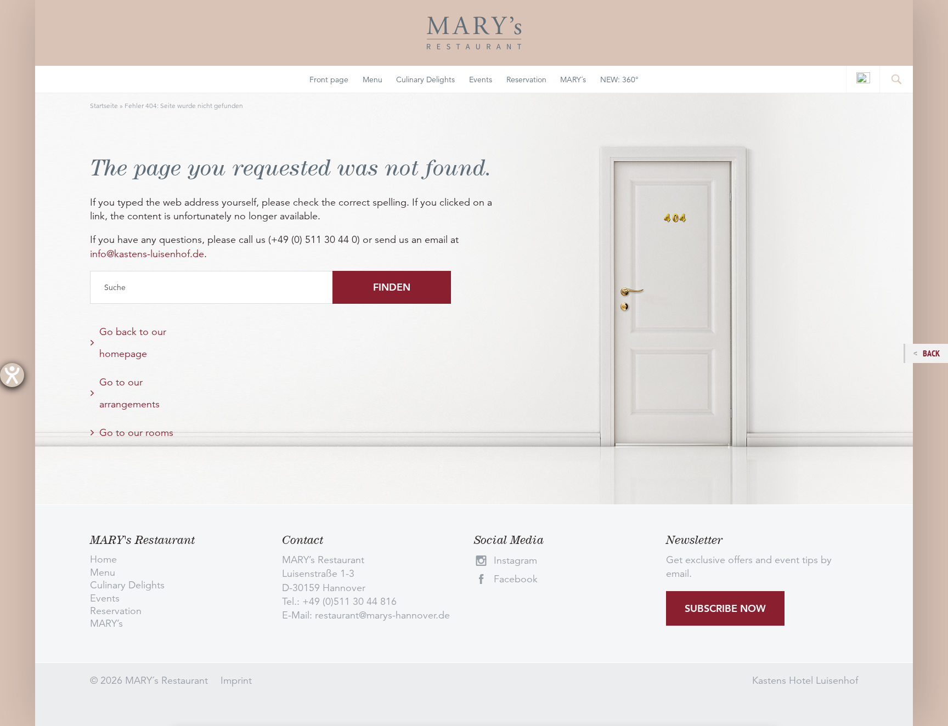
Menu (372, 79)
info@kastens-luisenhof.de (147, 254)
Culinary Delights (425, 79)
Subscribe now (725, 608)
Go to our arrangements (129, 393)
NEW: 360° (619, 79)
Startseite (104, 105)
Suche (115, 287)
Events (480, 79)
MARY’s (106, 623)
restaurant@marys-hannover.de (382, 615)
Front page (328, 79)
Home (103, 559)
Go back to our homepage (132, 343)
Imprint (236, 680)
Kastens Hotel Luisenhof (805, 680)
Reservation (526, 79)
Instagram (515, 560)
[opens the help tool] (12, 375)
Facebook (516, 579)
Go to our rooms (136, 433)
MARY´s (573, 79)
